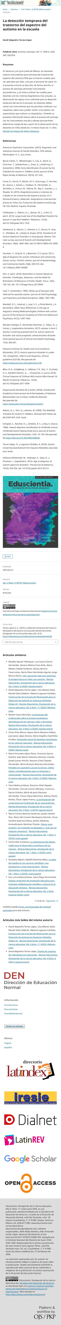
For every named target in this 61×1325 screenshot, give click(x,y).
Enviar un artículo (14, 1026)
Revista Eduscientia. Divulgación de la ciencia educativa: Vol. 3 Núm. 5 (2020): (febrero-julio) (32, 746)
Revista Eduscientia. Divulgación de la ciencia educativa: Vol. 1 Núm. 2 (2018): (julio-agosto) (32, 835)
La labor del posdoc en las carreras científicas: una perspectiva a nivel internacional (32, 863)
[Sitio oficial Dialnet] (30, 1124)
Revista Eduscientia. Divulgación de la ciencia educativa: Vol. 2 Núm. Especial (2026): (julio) (31, 891)
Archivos (14, 9)
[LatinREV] (24, 1144)
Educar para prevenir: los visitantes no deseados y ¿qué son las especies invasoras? (33, 828)
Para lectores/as (11, 1005)
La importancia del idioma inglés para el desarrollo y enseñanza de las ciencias (32, 845)
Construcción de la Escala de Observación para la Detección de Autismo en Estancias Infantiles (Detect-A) (32, 700)
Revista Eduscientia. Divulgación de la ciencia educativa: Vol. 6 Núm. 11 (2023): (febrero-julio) (32, 707)
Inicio (5, 9)
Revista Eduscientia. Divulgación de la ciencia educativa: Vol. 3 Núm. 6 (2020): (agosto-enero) (32, 683)
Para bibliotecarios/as (13, 1013)
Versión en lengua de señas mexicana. (21, 131)
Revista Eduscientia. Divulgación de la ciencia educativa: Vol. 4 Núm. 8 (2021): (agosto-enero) (33, 958)
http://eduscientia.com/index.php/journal (25, 1294)
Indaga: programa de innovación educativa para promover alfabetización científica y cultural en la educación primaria (32, 884)
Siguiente (50, 901)
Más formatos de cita (14, 642)
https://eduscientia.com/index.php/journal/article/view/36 (27, 636)
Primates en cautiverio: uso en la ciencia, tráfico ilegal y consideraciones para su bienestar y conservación (31, 771)
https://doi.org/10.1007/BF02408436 (23, 438)
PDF (9, 556)
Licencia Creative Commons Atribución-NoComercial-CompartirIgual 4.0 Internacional (30, 1289)
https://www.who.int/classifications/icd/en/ (23, 404)
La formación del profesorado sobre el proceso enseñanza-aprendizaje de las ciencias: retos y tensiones (30, 718)
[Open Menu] (3, 3)
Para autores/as (11, 1009)
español (8, 1047)
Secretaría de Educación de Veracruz (36, 1283)
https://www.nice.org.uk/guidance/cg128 (22, 363)
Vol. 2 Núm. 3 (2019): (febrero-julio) (35, 9)
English (7, 1043)
